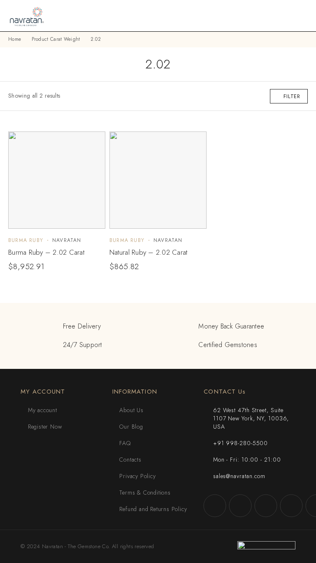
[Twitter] (266, 505)
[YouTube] (291, 505)
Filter (291, 96)
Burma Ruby (25, 240)
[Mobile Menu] (300, 15)
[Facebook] (215, 505)
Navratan (66, 240)
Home (14, 39)
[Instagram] (240, 505)
